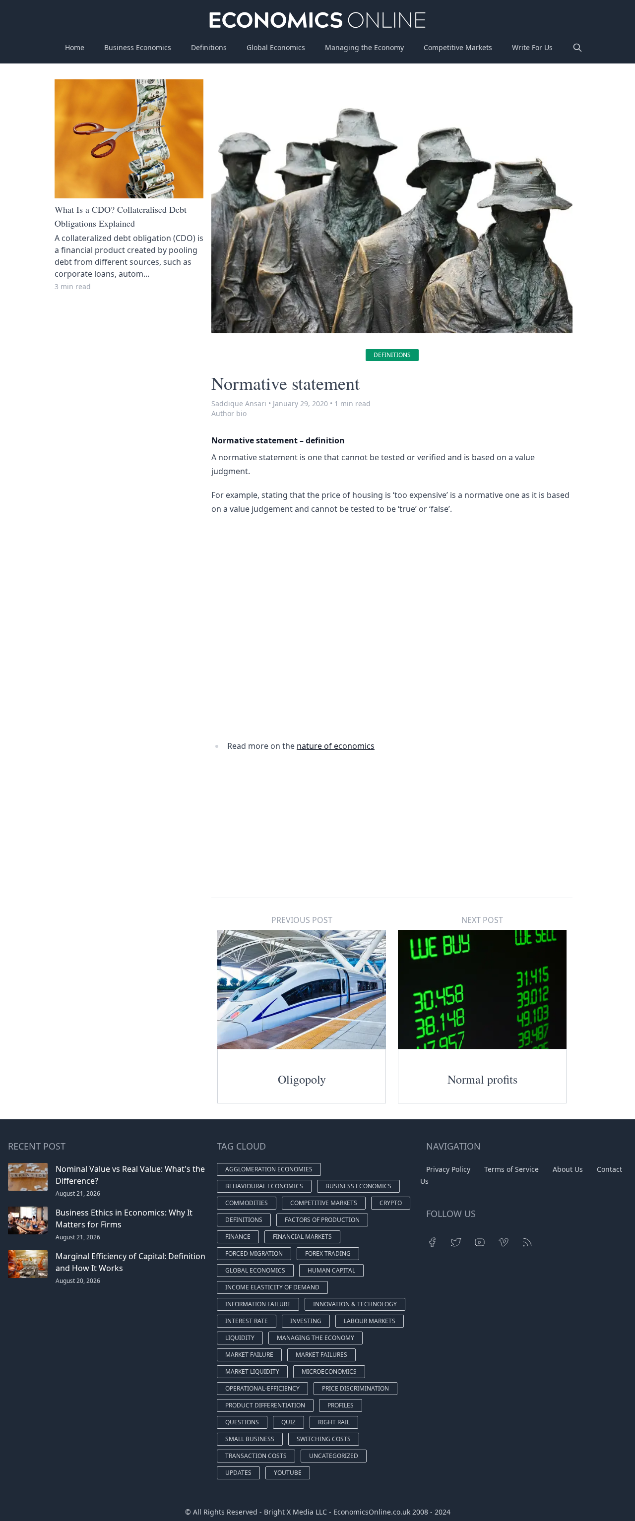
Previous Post (301, 919)
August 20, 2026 (78, 1281)
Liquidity (239, 1338)
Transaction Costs (256, 1456)
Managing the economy (315, 1338)
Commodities (246, 1203)
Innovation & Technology (355, 1304)
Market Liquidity (252, 1371)
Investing (305, 1321)
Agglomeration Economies (269, 1169)
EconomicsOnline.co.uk (371, 1512)
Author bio (229, 413)
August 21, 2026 (78, 1193)
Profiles (340, 1405)
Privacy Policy (448, 1169)
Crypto (391, 1203)
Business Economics (137, 47)
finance (238, 1236)
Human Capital (331, 1270)
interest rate (246, 1321)
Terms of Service (511, 1169)
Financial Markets (302, 1236)
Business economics (358, 1186)
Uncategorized (333, 1456)
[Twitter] (456, 1242)
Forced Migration (254, 1253)
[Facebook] (432, 1242)
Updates (238, 1472)
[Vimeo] (503, 1242)
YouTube (288, 1472)
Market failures (321, 1354)
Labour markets (369, 1321)
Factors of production (322, 1220)
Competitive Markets (458, 47)
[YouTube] (480, 1242)
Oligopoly (302, 1079)
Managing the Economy (364, 47)
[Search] (577, 48)
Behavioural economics (264, 1186)
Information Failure (258, 1304)
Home (74, 47)
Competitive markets (323, 1203)
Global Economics (276, 47)
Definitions (209, 47)
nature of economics (336, 745)
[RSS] (527, 1242)
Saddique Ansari (238, 403)
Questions (242, 1422)
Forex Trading (328, 1253)
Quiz (288, 1422)
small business (249, 1439)
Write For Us (532, 47)
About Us (568, 1169)
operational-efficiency (262, 1388)
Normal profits (482, 1079)
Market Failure (249, 1354)
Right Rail (334, 1422)
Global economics (255, 1270)
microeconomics (329, 1371)
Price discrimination (355, 1388)
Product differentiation (265, 1405)
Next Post (482, 919)
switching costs (324, 1439)
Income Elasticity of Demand (272, 1287)
